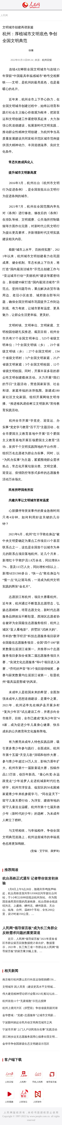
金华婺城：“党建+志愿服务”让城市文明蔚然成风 (31, 1015)
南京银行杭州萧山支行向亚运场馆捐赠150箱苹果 (32, 979)
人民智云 (23, 1102)
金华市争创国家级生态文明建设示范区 (25, 1043)
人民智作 (37, 1102)
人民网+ (23, 1082)
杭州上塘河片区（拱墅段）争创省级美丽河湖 (30, 1008)
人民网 (4, 15)
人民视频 (9, 1102)
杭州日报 (47, 60)
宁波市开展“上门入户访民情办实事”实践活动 (29, 1029)
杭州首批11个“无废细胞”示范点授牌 (24, 1001)
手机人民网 (37, 1082)
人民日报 (9, 1082)
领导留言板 (51, 1082)
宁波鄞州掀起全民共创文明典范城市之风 (27, 1022)
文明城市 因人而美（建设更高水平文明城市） (30, 986)
